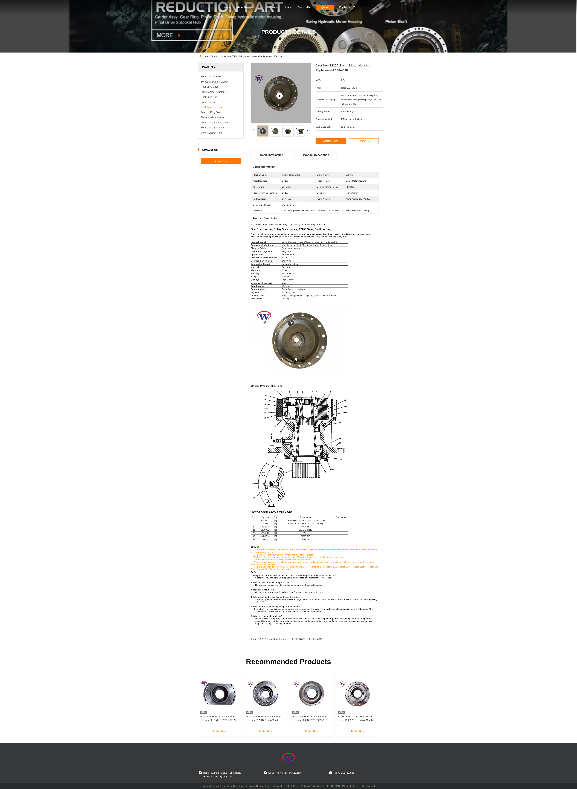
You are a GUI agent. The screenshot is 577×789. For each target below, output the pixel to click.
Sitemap (206, 786)
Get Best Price (330, 141)
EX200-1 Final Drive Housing (272, 639)
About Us (241, 7)
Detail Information (271, 155)
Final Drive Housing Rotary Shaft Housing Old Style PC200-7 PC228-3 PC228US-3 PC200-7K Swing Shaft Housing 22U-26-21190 (219, 718)
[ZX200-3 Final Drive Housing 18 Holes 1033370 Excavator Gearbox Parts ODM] (357, 693)
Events (274, 7)
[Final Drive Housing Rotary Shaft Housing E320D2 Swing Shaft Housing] (265, 693)
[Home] (203, 7)
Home (227, 7)
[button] (203, 700)
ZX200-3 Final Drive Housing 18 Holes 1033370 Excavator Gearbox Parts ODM (356, 718)
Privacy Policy (218, 786)
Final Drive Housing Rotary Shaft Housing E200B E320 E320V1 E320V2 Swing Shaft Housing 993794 (309, 718)
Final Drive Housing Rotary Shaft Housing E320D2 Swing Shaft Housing (263, 718)
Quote (324, 7)
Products (258, 7)
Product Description (316, 155)
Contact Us (304, 7)
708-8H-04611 (314, 639)
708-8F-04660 (297, 639)
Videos (288, 7)
